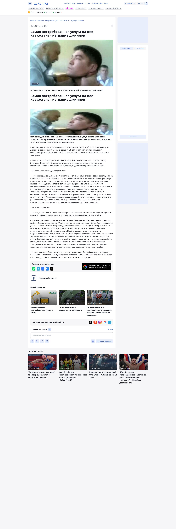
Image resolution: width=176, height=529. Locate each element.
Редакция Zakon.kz (77, 21)
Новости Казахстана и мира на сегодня (44, 21)
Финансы (80, 3)
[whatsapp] (34, 269)
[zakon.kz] (41, 3)
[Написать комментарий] (71, 335)
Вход (111, 329)
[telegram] (38, 269)
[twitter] (52, 269)
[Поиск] (146, 3)
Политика (67, 3)
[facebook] (43, 269)
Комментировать (104, 341)
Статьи (87, 3)
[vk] (47, 269)
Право (106, 3)
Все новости (64, 21)
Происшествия (97, 3)
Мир (73, 3)
